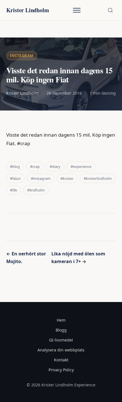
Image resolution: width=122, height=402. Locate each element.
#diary (55, 166)
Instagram (21, 55)
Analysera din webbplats (61, 350)
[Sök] (110, 10)
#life (13, 190)
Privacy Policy (61, 369)
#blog (15, 166)
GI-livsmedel (61, 340)
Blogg (61, 330)
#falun (15, 178)
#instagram (41, 178)
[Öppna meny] (76, 10)
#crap (35, 166)
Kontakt (61, 360)
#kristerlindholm (98, 178)
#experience (81, 166)
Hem (61, 320)
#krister (66, 178)
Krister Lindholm (27, 10)
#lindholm (36, 190)
